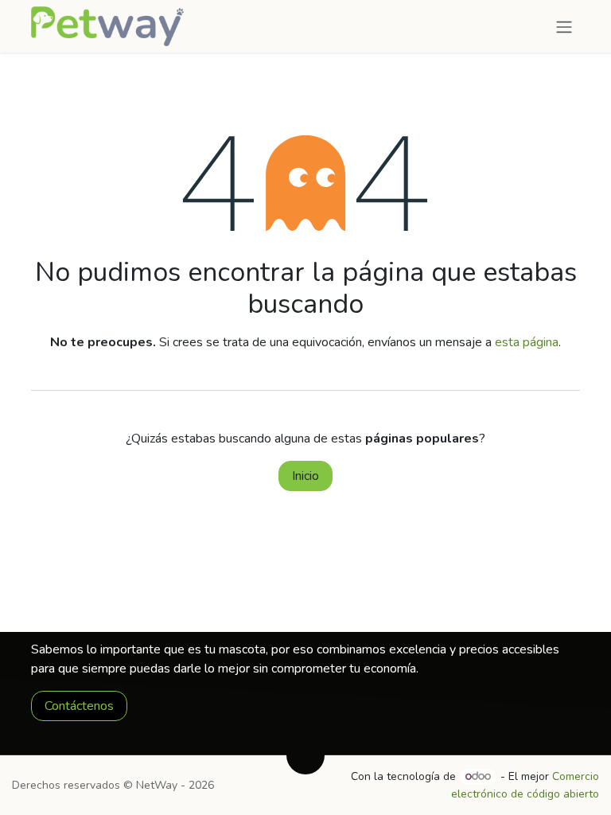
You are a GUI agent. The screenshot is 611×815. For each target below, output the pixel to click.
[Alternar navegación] (564, 26)
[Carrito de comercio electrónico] (532, 26)
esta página (526, 342)
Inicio (305, 476)
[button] (305, 755)
